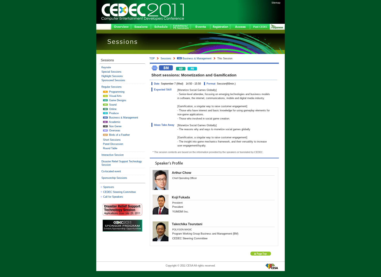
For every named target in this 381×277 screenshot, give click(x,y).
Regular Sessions (111, 86)
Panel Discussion (113, 143)
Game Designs (117, 100)
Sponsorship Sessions (114, 177)
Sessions (166, 58)
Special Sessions (111, 71)
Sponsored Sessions (113, 80)
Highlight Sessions (112, 76)
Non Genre (114, 126)
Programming (116, 91)
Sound (112, 104)
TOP (152, 58)
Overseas (114, 130)
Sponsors (108, 187)
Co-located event (111, 171)
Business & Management (197, 58)
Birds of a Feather (119, 134)
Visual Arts (115, 95)
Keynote (106, 67)
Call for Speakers (113, 196)
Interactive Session (112, 154)
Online (112, 109)
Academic (114, 121)
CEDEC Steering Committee (119, 191)
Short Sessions (112, 139)
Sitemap (275, 2)
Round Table (110, 148)
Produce (113, 113)
